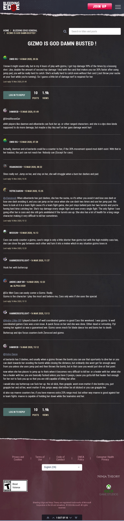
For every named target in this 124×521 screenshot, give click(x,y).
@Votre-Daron (10, 354)
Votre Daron (16, 191)
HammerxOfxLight (19, 260)
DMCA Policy (81, 458)
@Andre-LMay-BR (12, 320)
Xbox (109, 490)
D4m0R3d (13, 111)
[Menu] (118, 7)
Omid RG (13, 59)
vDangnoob (15, 167)
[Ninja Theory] (109, 476)
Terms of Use (40, 458)
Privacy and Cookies (18, 458)
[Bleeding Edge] (11, 7)
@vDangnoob (9, 198)
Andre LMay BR (17, 282)
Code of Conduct (60, 458)
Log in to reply (17, 95)
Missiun (13, 233)
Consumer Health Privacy (105, 458)
